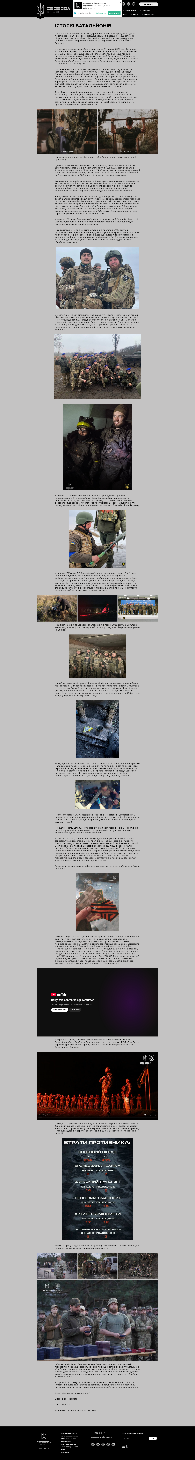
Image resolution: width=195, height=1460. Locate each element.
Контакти (149, 15)
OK (153, 1438)
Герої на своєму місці (70, 1436)
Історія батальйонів (69, 1433)
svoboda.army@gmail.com (101, 1437)
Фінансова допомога (70, 1447)
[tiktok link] (128, 4)
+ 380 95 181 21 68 (98, 1433)
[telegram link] (98, 1445)
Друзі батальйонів (126, 11)
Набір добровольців (69, 1444)
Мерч (135, 15)
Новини (146, 11)
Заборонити (101, 13)
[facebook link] (93, 1445)
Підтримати (149, 4)
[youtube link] (133, 4)
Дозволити (114, 13)
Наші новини (66, 1441)
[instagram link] (123, 4)
